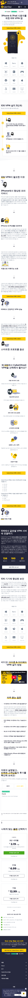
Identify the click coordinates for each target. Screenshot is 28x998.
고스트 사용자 (20, 786)
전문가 (8, 786)
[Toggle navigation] (25, 7)
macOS (6, 584)
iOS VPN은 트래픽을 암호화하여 (16, 286)
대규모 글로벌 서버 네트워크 (19, 537)
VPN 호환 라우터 (5, 597)
